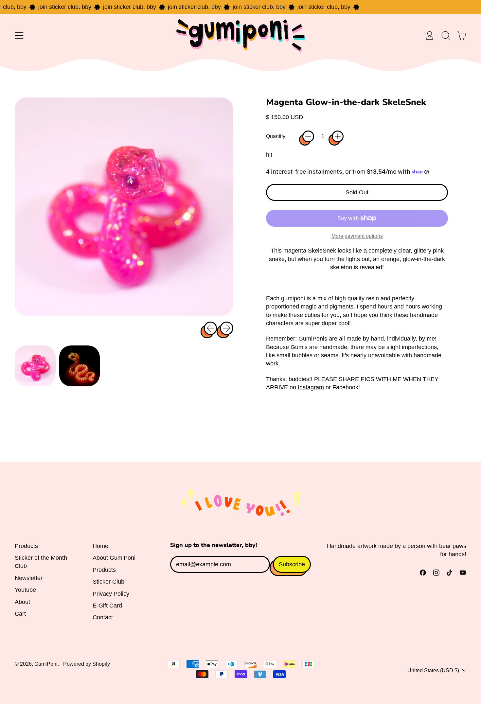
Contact (103, 617)
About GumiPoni (114, 557)
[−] (308, 136)
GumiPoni (46, 664)
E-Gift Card (107, 605)
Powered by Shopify (86, 664)
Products (26, 546)
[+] (338, 136)
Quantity (275, 136)
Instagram (311, 387)
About (22, 602)
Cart (20, 613)
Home (100, 546)
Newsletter (29, 578)
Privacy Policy (111, 593)
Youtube (25, 590)
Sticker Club (108, 581)
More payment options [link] (357, 236)
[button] (445, 35)
